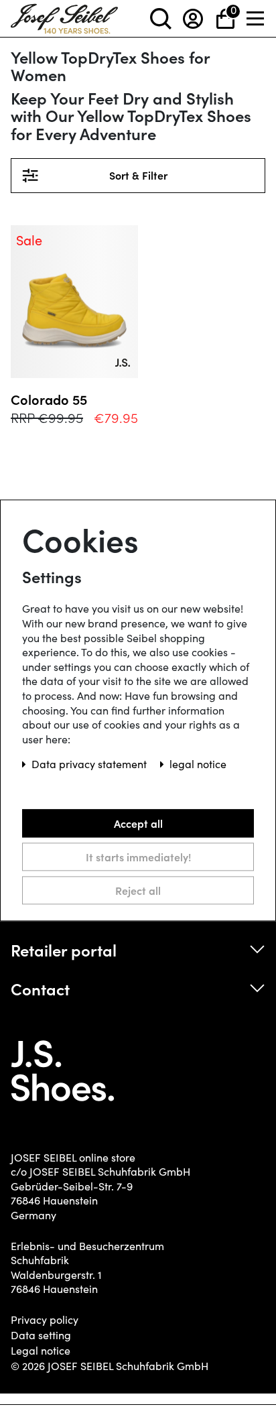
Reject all (138, 890)
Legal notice (40, 1350)
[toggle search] (161, 18)
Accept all (138, 823)
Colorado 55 (49, 399)
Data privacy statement (90, 764)
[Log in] (193, 18)
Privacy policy (44, 1319)
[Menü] (256, 18)
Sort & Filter (179, 175)
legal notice (197, 764)
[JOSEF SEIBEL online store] (64, 16)
